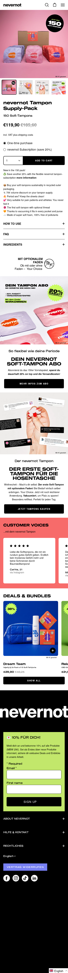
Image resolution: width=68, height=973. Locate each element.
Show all (34, 680)
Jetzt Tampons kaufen (34, 508)
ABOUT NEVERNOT (16, 818)
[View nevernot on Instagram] (16, 878)
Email (12, 768)
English (8, 856)
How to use (12, 224)
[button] (58, 970)
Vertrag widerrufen (25, 867)
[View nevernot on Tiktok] (25, 878)
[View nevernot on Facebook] (6, 878)
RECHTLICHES (13, 845)
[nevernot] (12, 5)
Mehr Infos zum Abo (34, 383)
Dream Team (19, 665)
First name (15, 782)
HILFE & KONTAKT (16, 832)
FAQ (6, 234)
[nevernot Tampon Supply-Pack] (9, 87)
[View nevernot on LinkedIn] (34, 878)
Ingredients (12, 244)
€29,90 (13, 671)
